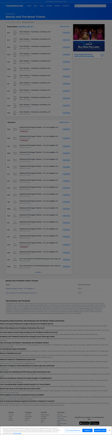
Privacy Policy (17, 433)
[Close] (109, 430)
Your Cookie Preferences (73, 430)
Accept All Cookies (100, 430)
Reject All (87, 430)
